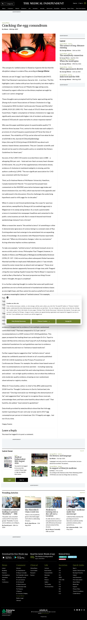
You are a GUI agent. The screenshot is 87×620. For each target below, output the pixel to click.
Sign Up (22, 480)
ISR (60, 568)
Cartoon (47, 568)
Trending (15, 496)
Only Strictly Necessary (19, 321)
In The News (5, 496)
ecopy (16, 455)
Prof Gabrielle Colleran (22, 575)
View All (82, 450)
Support (75, 586)
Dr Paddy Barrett (20, 570)
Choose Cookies (42, 321)
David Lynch (8, 525)
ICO (60, 593)
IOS (60, 586)
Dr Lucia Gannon (20, 579)
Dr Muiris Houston (21, 584)
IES (59, 582)
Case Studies (33, 570)
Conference (5, 582)
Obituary (18, 600)
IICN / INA (61, 579)
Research (32, 572)
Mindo (6, 29)
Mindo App (76, 584)
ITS (60, 572)
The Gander (48, 584)
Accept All (68, 321)
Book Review (63, 59)
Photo (3, 579)
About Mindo (76, 582)
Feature (32, 575)
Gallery (46, 582)
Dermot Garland (45, 613)
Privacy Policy (76, 589)
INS (60, 589)
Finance (47, 579)
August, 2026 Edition (40, 558)
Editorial (18, 568)
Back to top (43, 616)
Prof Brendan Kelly (21, 586)
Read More (82, 492)
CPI (60, 570)
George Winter (5, 23)
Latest (10, 496)
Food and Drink (48, 572)
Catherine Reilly (73, 527)
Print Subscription (77, 579)
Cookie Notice (76, 593)
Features (68, 496)
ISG (60, 575)
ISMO (60, 577)
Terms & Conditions (78, 591)
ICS (60, 584)
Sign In (74, 568)
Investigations (6, 575)
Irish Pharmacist (77, 577)
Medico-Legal (19, 598)
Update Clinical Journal (79, 570)
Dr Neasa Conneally (50, 496)
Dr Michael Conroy (21, 577)
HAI (60, 591)
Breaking (4, 570)
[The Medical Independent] (43, 3)
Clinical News (33, 568)
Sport (46, 577)
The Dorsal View (49, 586)
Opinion (70, 43)
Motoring (27, 496)
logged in (15, 434)
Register (75, 3)
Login (9, 480)
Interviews (5, 577)
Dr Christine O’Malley (22, 593)
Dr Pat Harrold (20, 582)
